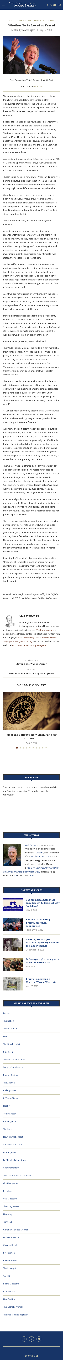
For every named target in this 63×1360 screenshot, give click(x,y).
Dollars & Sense (11, 1237)
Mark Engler (28, 29)
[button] (6, 720)
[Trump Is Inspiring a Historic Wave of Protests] (13, 983)
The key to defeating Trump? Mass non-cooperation (38, 922)
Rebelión (7, 1191)
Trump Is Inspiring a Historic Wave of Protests (41, 980)
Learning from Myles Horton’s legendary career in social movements (42, 942)
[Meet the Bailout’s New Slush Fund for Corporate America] (31, 711)
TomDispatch (9, 1113)
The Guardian (10, 1028)
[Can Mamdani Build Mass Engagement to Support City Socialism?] (13, 904)
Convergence (9, 1121)
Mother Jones (9, 1152)
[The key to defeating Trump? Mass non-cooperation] (13, 924)
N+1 (5, 1036)
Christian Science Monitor (15, 1229)
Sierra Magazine (11, 1283)
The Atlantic (9, 1082)
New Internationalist (13, 1136)
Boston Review (10, 1075)
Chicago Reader (11, 1245)
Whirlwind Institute (45, 629)
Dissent (39, 852)
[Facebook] (47, 5)
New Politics (9, 1299)
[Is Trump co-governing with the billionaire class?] (13, 964)
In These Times (10, 1098)
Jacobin (6, 1105)
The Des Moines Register (15, 1314)
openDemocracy (11, 1167)
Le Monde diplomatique (14, 1160)
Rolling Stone (9, 1090)
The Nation (8, 1020)
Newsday (7, 1214)
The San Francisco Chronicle (17, 1175)
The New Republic (12, 1044)
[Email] (54, 5)
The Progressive (11, 1206)
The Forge (8, 1129)
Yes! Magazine (10, 1198)
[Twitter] (51, 5)
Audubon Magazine (12, 1144)
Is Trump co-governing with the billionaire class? (42, 961)
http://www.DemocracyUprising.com (28, 645)
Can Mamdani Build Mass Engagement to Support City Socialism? (43, 903)
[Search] (59, 5)
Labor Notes (9, 1291)
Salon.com (8, 1051)
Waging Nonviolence (13, 1067)
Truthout (7, 1221)
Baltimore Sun (10, 1260)
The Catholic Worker (13, 1306)
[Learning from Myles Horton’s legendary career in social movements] (13, 944)
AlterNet (38, 86)
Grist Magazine (10, 1183)
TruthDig (7, 1276)
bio (15, 875)
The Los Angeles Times (14, 1059)
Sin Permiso (9, 1252)
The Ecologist (9, 1268)
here (31, 875)
